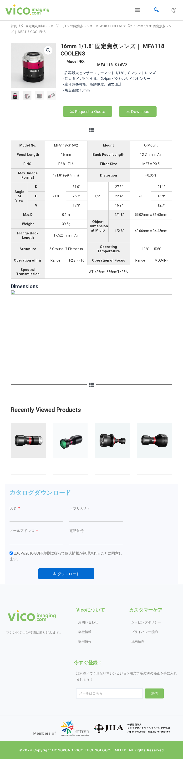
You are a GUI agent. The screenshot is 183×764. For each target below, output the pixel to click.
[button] (48, 50)
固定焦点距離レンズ (39, 26)
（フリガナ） (80, 508)
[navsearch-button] (156, 10)
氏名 (14, 508)
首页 (14, 26)
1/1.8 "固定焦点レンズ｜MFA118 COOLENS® (94, 26)
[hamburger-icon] (137, 10)
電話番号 (76, 531)
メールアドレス (23, 531)
